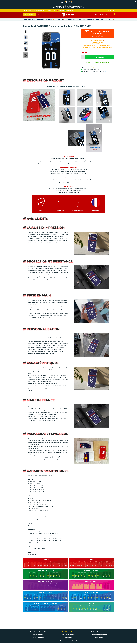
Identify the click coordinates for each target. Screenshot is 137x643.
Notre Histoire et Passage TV (38, 631)
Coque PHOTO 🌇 (109, 19)
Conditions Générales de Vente (99, 631)
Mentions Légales (38, 634)
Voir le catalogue (29, 14)
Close (135, 1)
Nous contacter (69, 637)
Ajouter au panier (99, 57)
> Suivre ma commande (109, 10)
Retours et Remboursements (99, 634)
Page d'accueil (26, 22)
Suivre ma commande (38, 637)
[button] (70, 50)
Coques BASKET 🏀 (59, 19)
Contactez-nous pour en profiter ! (97, 49)
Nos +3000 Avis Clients (68, 631)
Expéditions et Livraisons (68, 634)
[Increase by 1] (84, 56)
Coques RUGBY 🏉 (49, 19)
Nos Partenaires (99, 637)
